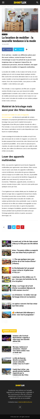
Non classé (4, 34)
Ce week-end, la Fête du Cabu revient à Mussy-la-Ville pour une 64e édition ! (25, 243)
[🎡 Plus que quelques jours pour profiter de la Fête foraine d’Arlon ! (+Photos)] (6, 261)
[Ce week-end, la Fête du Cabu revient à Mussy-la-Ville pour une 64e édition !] (6, 243)
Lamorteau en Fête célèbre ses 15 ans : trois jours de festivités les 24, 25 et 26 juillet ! (24, 279)
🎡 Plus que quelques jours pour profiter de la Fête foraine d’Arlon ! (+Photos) (24, 261)
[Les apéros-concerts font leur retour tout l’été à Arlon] (6, 306)
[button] (37, 2)
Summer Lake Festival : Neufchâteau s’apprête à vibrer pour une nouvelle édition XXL (21, 338)
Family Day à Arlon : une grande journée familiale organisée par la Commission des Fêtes (21, 372)
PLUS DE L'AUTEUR (24, 236)
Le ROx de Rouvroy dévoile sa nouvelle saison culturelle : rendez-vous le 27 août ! (21, 361)
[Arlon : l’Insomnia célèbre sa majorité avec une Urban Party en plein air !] (6, 252)
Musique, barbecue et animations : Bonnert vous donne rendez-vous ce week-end (21, 349)
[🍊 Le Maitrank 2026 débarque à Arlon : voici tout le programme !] (6, 315)
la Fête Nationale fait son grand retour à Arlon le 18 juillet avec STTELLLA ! (23, 270)
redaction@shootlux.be (25, 402)
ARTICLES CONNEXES (9, 236)
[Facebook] (20, 407)
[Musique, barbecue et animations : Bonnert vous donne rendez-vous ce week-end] (6, 349)
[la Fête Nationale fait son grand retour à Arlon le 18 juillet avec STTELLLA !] (6, 270)
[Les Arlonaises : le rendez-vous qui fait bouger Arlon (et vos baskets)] (6, 297)
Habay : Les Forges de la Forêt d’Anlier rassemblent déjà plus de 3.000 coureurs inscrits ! (23, 288)
